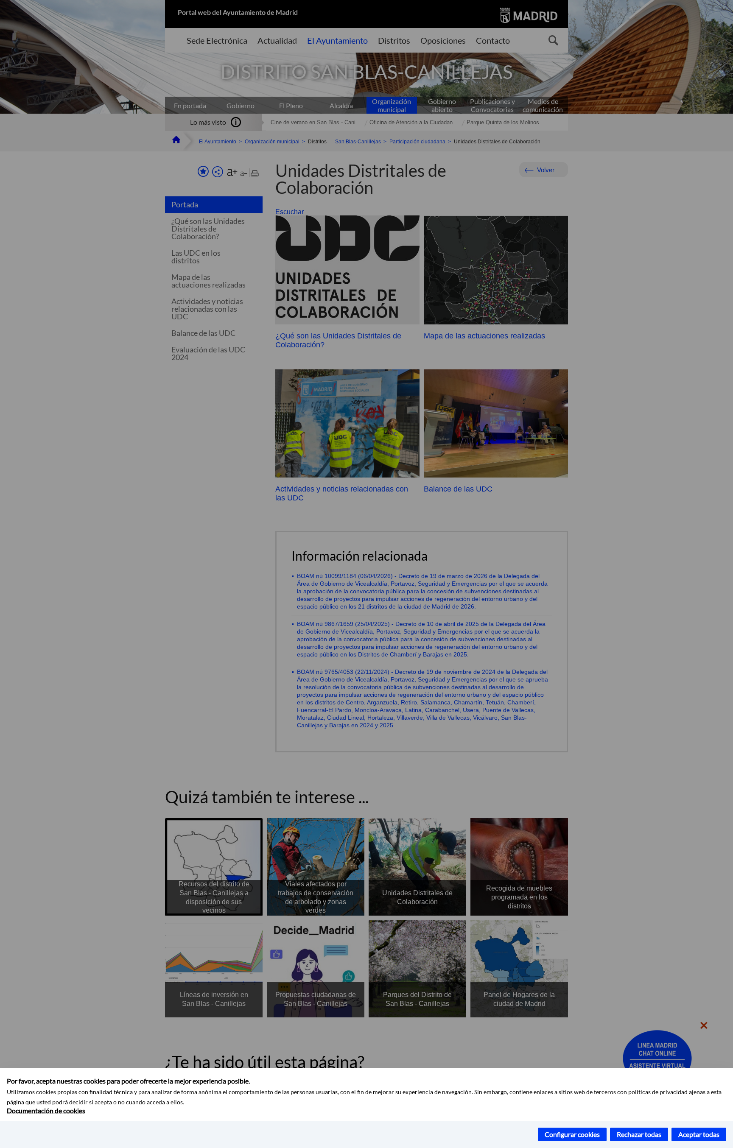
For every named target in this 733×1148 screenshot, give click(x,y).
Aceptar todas (698, 1134)
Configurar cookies (572, 1134)
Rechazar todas (639, 1134)
